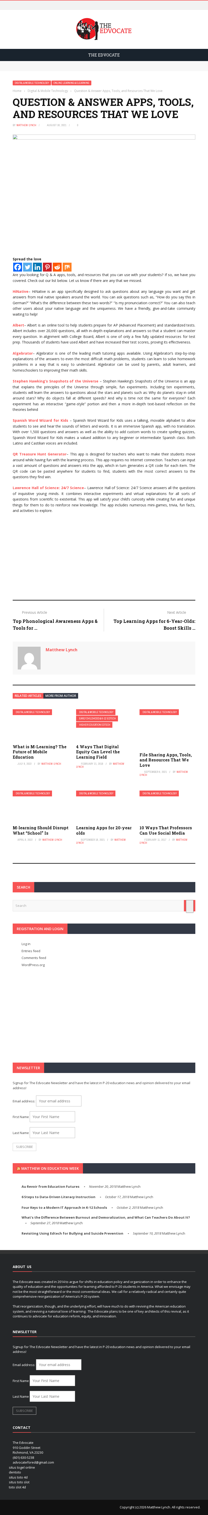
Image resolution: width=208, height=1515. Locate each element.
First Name (21, 1117)
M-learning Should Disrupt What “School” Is (40, 830)
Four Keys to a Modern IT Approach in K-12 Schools (64, 1207)
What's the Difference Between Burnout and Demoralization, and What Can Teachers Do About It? (106, 1217)
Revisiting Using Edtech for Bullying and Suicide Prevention (72, 1233)
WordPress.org (33, 965)
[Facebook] (17, 267)
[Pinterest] (47, 267)
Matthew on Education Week (50, 1168)
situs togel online (22, 1467)
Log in (26, 944)
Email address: (24, 1101)
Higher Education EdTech (94, 724)
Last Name (21, 1132)
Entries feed (31, 951)
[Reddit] (57, 267)
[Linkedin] (37, 267)
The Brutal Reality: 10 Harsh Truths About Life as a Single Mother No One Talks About (89, 68)
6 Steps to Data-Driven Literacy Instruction (58, 1197)
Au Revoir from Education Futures (50, 1186)
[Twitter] (27, 267)
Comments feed (34, 957)
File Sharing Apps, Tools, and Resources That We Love (166, 760)
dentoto (15, 1472)
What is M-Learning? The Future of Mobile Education (39, 752)
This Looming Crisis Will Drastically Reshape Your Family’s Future (73, 63)
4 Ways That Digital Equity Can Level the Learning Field (98, 752)
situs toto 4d (18, 1477)
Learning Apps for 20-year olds (104, 830)
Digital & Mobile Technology (32, 83)
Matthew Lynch (26, 125)
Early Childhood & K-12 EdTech (97, 718)
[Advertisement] (104, 554)
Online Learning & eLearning (71, 83)
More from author (60, 696)
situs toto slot (19, 1482)
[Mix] (67, 267)
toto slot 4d (17, 1487)
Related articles (28, 696)
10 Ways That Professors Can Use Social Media (166, 830)
